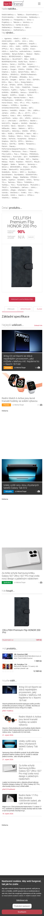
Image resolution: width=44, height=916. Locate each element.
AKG (31, 41)
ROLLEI (37, 162)
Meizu (14, 128)
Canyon (31, 64)
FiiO (12, 87)
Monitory (28, 22)
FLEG (18, 87)
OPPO (21, 141)
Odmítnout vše (22, 900)
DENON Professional (29, 74)
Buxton (33, 62)
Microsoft (6, 131)
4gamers (8, 38)
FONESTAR (26, 87)
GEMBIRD (15, 92)
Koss (13, 115)
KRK (19, 115)
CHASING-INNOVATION (11, 108)
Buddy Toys (23, 62)
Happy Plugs (7, 97)
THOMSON (29, 182)
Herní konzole (22, 17)
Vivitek (24, 192)
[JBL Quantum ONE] (7, 658)
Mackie (33, 121)
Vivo (30, 192)
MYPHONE (20, 133)
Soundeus (32, 172)
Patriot (5, 146)
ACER (25, 38)
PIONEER (6, 151)
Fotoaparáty (20, 20)
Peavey (12, 146)
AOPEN (26, 46)
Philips (32, 149)
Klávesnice (7, 30)
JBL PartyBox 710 (20, 664)
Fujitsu (23, 90)
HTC (28, 103)
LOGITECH (24, 121)
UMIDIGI (5, 190)
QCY (26, 157)
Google (22, 95)
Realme (35, 159)
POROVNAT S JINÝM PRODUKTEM (22, 299)
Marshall (33, 123)
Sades (14, 164)
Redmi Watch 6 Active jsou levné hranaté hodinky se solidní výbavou (19, 399)
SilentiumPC (14, 169)
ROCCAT (29, 162)
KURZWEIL (27, 115)
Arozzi (33, 49)
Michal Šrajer (21, 368)
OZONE (21, 144)
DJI (31, 77)
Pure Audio (18, 157)
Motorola (16, 131)
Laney (15, 118)
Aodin (18, 46)
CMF (25, 67)
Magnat (16, 123)
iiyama (5, 110)
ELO (17, 82)
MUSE (11, 133)
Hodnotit (31, 237)
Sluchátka (7, 20)
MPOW (33, 131)
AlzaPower (23, 44)
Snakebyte (6, 172)
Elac (11, 82)
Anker (5, 46)
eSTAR (20, 85)
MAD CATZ (6, 123)
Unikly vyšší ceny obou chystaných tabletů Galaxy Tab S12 (21, 486)
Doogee (14, 80)
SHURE (34, 167)
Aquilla (26, 49)
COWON (29, 69)
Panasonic (31, 144)
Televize (17, 22)
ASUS (5, 51)
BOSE (33, 59)
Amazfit (33, 44)
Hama (30, 95)
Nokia (34, 136)
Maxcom (22, 126)
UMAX (34, 187)
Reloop (5, 162)
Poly (16, 154)
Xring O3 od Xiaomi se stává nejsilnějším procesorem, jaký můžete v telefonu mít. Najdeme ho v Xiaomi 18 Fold (21, 360)
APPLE (5, 49)
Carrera (5, 67)
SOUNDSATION (32, 175)
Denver (5, 77)
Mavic (14, 126)
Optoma (30, 141)
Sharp (26, 167)
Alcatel (5, 44)
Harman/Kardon (21, 97)
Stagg (16, 177)
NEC (35, 133)
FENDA (5, 87)
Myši (28, 27)
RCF (28, 159)
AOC (12, 46)
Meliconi (23, 128)
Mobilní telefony (9, 15)
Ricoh (12, 162)
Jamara (5, 113)
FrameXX (6, 90)
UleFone (26, 187)
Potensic (24, 154)
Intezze (22, 110)
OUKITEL (13, 144)
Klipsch (5, 115)
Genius (24, 92)
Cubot (14, 72)
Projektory (7, 22)
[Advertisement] (22, 434)
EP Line (5, 85)
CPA (37, 69)
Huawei (35, 103)
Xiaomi (22, 195)
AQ (12, 49)
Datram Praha (24, 72)
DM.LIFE (5, 80)
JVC (34, 113)
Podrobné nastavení (22, 906)
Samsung (32, 164)
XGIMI (13, 195)
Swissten (21, 180)
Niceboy (12, 136)
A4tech (17, 38)
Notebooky (34, 17)
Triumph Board (23, 185)
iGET (31, 108)
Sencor (5, 167)
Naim (29, 133)
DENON (5, 74)
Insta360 (14, 110)
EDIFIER (36, 80)
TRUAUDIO (35, 185)
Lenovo (37, 118)
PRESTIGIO (7, 157)
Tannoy (36, 180)
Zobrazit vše (38, 325)
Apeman (34, 46)
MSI (4, 133)
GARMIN (6, 92)
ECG (29, 80)
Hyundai (24, 105)
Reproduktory (8, 25)
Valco (30, 190)
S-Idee (5, 169)
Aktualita (8, 491)
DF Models (13, 77)
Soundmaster (7, 175)
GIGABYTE (34, 92)
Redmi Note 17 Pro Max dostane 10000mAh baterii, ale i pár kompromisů (30, 799)
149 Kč (39, 640)
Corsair (5, 69)
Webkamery (7, 27)
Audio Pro (14, 51)
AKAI (25, 41)
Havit (31, 97)
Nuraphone (22, 139)
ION (30, 110)
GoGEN (13, 95)
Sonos (15, 172)
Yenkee (15, 198)
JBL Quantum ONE (21, 654)
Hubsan (6, 105)
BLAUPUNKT (18, 59)
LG (4, 121)
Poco (26, 151)
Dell (33, 72)
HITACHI (29, 100)
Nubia (5, 139)
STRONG (34, 177)
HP (22, 103)
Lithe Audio (13, 121)
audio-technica (25, 51)
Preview (8, 368)
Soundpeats (19, 175)
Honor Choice (7, 103)
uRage (13, 190)
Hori (16, 103)
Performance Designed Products (14, 149)
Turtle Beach (15, 187)
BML (26, 59)
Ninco (27, 136)
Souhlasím (22, 912)
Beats (37, 54)
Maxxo (30, 126)
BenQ (5, 56)
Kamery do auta (22, 25)
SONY (23, 172)
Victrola (5, 192)
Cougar (13, 69)
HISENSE (19, 100)
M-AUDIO (6, 126)
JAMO (13, 113)
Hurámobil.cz (7, 640)
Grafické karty (19, 30)
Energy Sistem (27, 82)
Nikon (20, 136)
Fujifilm (15, 90)
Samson (22, 164)
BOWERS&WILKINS (9, 62)
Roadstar (20, 162)
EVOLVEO (29, 85)
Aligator (13, 44)
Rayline (5, 159)
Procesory (19, 27)
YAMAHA (6, 198)
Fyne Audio (33, 90)
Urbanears (22, 190)
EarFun (22, 80)
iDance (24, 108)
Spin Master (7, 177)
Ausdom (37, 51)
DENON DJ (15, 74)
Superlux (12, 180)
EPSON (13, 85)
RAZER (13, 159)
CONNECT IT (34, 67)
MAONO (24, 123)
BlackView (6, 59)
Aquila (18, 49)
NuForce (12, 139)
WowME (5, 195)
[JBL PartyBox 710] (7, 669)
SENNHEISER (16, 167)
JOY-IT (28, 113)
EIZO (4, 82)
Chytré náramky (8, 17)
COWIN (21, 69)
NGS (4, 136)
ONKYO (13, 141)
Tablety (21, 15)
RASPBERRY (34, 157)
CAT (19, 67)
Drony (30, 20)
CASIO (13, 67)
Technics (12, 182)
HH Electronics (8, 100)
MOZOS (25, 131)
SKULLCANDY (26, 169)
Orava (5, 144)
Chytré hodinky (32, 15)
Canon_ (13, 64)
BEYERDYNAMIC (16, 56)
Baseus (30, 54)
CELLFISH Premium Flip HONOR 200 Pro (21, 631)
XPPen (30, 195)
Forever (36, 87)
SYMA (29, 180)
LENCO (28, 118)
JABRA (36, 110)
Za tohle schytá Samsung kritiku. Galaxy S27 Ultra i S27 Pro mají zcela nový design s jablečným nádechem (20, 576)
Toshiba (6, 185)
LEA (21, 118)
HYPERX (15, 105)
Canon (5, 64)
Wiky (37, 192)
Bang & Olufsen (18, 54)
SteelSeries (24, 177)
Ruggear (5, 164)
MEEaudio (6, 128)
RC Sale (21, 159)
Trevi (13, 185)
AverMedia (6, 54)
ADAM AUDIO (7, 41)
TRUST (5, 187)
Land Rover (6, 118)
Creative (6, 72)
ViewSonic (15, 192)
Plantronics (16, 151)
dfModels (24, 77)
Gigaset (5, 95)
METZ (31, 128)
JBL (20, 113)
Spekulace (7, 582)
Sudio (4, 180)
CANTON (22, 64)
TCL (4, 182)
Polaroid (33, 151)
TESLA (20, 182)
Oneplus (5, 141)
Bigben (27, 56)
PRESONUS (34, 154)
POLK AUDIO (7, 154)
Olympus (32, 139)
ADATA (18, 41)
